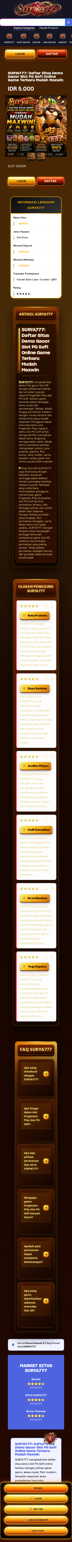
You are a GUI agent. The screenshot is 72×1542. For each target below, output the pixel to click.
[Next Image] (64, 126)
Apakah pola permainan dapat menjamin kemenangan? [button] (33, 1254)
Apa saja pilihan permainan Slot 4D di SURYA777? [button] (31, 1160)
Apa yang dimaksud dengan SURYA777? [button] (31, 1073)
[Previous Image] (8, 126)
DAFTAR (52, 54)
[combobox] (32, 22)
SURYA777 (26, 382)
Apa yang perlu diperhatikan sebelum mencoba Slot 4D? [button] (33, 1300)
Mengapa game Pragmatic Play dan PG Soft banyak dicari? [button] (32, 1207)
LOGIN (20, 54)
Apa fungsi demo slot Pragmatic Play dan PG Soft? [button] (32, 1116)
